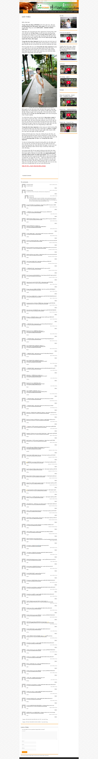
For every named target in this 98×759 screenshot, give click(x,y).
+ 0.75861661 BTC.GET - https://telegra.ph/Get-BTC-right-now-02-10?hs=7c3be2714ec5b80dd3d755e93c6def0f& (38, 269)
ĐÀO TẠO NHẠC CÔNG (52, 11)
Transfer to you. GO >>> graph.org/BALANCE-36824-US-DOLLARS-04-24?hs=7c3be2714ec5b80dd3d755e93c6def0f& (39, 608)
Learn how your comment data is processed (41, 755)
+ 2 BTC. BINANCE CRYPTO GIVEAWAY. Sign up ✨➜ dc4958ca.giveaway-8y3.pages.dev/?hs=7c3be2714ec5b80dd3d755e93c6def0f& (39, 636)
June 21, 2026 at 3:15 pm (53, 658)
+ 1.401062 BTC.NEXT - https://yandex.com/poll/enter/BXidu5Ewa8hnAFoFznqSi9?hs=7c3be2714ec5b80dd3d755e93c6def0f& (40, 369)
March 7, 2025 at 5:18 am (53, 298)
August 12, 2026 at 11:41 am (53, 714)
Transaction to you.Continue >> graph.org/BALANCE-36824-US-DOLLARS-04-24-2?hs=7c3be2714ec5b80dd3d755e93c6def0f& (40, 588)
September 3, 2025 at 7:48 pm (53, 450)
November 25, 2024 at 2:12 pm (53, 249)
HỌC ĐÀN (30, 11)
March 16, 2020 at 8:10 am (53, 184)
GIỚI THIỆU (25, 11)
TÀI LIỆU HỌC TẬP (69, 11)
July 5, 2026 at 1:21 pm (54, 686)
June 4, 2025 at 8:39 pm (53, 370)
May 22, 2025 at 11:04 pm (53, 348)
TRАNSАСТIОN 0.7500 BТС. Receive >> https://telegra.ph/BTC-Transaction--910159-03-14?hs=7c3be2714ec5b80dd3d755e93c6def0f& (41, 219)
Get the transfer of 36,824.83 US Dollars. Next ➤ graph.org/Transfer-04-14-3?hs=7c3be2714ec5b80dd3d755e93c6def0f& (39, 567)
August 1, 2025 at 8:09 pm (53, 435)
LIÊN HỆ (75, 11)
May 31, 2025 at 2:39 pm (53, 363)
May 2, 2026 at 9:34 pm (54, 561)
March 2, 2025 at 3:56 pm (53, 291)
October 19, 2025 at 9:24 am (53, 512)
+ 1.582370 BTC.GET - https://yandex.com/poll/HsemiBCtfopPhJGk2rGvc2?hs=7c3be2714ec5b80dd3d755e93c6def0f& (39, 324)
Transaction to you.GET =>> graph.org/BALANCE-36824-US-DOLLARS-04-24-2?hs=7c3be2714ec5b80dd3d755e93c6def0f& (40, 643)
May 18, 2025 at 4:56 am (53, 333)
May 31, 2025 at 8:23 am (53, 355)
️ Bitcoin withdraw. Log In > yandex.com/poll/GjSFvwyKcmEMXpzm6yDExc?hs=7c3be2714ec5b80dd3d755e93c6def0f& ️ (39, 532)
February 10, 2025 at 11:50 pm (53, 270)
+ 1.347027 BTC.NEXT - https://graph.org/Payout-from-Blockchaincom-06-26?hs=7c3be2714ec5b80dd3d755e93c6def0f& (39, 399)
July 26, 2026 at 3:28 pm (53, 700)
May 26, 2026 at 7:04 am (53, 603)
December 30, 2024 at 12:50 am (52, 263)
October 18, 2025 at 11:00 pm (53, 505)
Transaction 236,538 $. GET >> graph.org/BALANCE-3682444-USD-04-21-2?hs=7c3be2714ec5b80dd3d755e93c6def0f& (39, 699)
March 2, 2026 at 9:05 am (53, 540)
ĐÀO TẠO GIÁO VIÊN (43, 11)
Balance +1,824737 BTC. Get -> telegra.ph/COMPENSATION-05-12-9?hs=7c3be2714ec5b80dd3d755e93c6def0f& (38, 664)
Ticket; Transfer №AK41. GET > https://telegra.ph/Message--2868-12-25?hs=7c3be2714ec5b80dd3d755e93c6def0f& (38, 262)
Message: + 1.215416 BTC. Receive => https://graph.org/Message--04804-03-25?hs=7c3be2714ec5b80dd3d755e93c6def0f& (40, 317)
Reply (55, 193)
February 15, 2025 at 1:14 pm (53, 277)
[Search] (78, 1)
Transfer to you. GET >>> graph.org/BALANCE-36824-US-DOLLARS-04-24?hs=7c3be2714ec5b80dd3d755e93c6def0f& (39, 692)
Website (23, 748)
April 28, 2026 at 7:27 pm (53, 554)
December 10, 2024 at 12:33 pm (52, 256)
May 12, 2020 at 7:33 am (53, 195)
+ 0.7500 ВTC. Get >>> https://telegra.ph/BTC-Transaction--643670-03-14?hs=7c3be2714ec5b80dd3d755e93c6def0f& (39, 212)
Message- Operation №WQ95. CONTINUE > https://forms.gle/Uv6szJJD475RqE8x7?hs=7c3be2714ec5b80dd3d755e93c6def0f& (40, 290)
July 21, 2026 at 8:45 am (53, 693)
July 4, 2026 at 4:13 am (54, 679)
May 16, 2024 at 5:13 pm (53, 235)
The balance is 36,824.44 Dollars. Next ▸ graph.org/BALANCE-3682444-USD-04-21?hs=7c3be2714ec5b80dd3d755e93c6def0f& (40, 581)
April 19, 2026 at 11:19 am (53, 547)
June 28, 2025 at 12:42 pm (53, 400)
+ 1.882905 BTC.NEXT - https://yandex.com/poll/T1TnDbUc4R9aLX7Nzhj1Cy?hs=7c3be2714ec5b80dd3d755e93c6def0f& (39, 354)
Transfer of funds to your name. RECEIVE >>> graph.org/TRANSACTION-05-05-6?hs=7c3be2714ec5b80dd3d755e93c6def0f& (40, 615)
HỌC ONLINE (36, 11)
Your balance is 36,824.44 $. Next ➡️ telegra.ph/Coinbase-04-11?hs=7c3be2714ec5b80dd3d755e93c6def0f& (37, 546)
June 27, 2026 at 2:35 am (53, 672)
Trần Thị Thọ (31, 195)
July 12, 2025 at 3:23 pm (53, 414)
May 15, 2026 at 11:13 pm (53, 582)
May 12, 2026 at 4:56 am (53, 568)
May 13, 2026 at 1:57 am (53, 575)
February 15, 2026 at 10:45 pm (53, 526)
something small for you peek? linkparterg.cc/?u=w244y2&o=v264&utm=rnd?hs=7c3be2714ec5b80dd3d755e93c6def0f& (40, 525)
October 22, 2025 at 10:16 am (53, 519)
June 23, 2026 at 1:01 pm (53, 665)
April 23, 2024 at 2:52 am (53, 228)
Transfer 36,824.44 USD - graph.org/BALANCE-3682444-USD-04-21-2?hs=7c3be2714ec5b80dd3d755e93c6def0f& (38, 629)
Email (23, 744)
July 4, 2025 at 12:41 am (53, 407)
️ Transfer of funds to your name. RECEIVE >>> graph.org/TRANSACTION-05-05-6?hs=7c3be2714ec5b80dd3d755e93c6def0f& (40, 650)
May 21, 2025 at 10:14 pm (53, 340)
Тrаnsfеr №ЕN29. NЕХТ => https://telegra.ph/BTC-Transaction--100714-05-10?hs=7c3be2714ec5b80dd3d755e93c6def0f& (39, 234)
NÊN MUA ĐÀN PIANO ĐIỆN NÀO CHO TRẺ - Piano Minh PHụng (37, 719)
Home (21, 11)
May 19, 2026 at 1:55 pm (53, 589)
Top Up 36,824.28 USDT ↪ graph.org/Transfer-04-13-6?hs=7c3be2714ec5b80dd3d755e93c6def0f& (35, 574)
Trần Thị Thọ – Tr (26, 166)
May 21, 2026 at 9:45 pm (53, 596)
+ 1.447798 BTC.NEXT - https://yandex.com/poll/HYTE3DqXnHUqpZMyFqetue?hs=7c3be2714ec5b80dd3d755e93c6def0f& (40, 339)
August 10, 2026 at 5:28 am (53, 707)
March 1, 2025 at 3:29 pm (53, 284)
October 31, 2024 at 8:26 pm (53, 242)
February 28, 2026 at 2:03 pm (53, 533)
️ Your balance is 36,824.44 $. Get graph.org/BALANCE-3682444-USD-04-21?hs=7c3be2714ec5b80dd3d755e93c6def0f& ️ (39, 553)
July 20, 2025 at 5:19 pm (53, 421)
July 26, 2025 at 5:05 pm (53, 428)
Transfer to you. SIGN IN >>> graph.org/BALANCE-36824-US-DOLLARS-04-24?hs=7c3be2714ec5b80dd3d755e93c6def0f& (40, 657)
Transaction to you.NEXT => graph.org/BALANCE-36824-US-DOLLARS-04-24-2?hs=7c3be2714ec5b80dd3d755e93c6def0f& (40, 594)
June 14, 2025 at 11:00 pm (53, 393)
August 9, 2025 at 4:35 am (53, 442)
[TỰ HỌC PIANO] (49, 6)
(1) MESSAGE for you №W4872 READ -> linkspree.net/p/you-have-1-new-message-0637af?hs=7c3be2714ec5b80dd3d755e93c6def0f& (40, 713)
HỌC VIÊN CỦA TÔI (61, 11)
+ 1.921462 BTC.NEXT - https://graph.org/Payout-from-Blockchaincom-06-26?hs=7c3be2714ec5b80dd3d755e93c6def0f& (39, 406)
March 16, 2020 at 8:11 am (53, 190)
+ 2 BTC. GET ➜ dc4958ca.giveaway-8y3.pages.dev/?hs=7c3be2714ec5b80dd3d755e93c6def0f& (35, 678)
